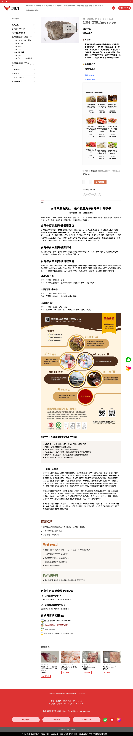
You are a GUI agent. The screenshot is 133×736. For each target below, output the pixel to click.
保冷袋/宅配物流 (18, 77)
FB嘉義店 (25, 720)
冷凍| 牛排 (17, 49)
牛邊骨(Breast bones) (88, 667)
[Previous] (41, 666)
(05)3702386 (80, 704)
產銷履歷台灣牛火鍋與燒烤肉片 (57, 558)
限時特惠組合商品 (18, 33)
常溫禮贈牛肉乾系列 (51, 535)
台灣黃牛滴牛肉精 (18, 29)
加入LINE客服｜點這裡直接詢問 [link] (56, 625)
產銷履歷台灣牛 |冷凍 (20, 37)
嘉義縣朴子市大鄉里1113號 (56, 711)
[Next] (121, 666)
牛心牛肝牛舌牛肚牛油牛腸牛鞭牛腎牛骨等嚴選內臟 (65, 580)
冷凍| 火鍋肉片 (18, 46)
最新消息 (39, 6)
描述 (42, 202)
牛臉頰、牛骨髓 (77, 550)
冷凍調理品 (16, 69)
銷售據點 (58, 6)
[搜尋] (113, 8)
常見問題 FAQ (69, 6)
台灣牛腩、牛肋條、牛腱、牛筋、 (58, 550)
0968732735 (67, 701)
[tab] (42, 203)
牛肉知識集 (97, 6)
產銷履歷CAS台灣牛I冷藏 (20, 64)
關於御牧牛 (29, 6)
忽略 (109, 734)
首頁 (84, 19)
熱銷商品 (15, 25)
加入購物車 (100, 182)
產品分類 (49, 6)
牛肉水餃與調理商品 (52, 566)
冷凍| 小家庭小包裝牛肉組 (22, 40)
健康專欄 (88, 6)
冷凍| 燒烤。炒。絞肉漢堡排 (23, 58)
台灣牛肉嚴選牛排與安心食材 (56, 554)
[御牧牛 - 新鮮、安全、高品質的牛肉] (12, 8)
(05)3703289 (61, 704)
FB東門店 (56, 720)
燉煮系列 (87, 550)
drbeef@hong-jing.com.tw (81, 711)
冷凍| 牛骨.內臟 (19, 52)
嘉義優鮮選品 (17, 81)
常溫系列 (15, 74)
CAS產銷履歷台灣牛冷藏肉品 (56, 562)
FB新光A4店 (86, 720)
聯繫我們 (80, 6)
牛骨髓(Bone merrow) (109, 667)
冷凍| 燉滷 (17, 55)
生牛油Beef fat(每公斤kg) (69, 667)
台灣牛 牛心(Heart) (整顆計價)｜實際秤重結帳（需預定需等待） (50, 668)
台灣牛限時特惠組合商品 (52, 531)
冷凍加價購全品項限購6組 (94, 92)
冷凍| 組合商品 (18, 43)
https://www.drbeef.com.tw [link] (62, 621)
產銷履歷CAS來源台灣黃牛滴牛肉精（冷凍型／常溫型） (65, 527)
